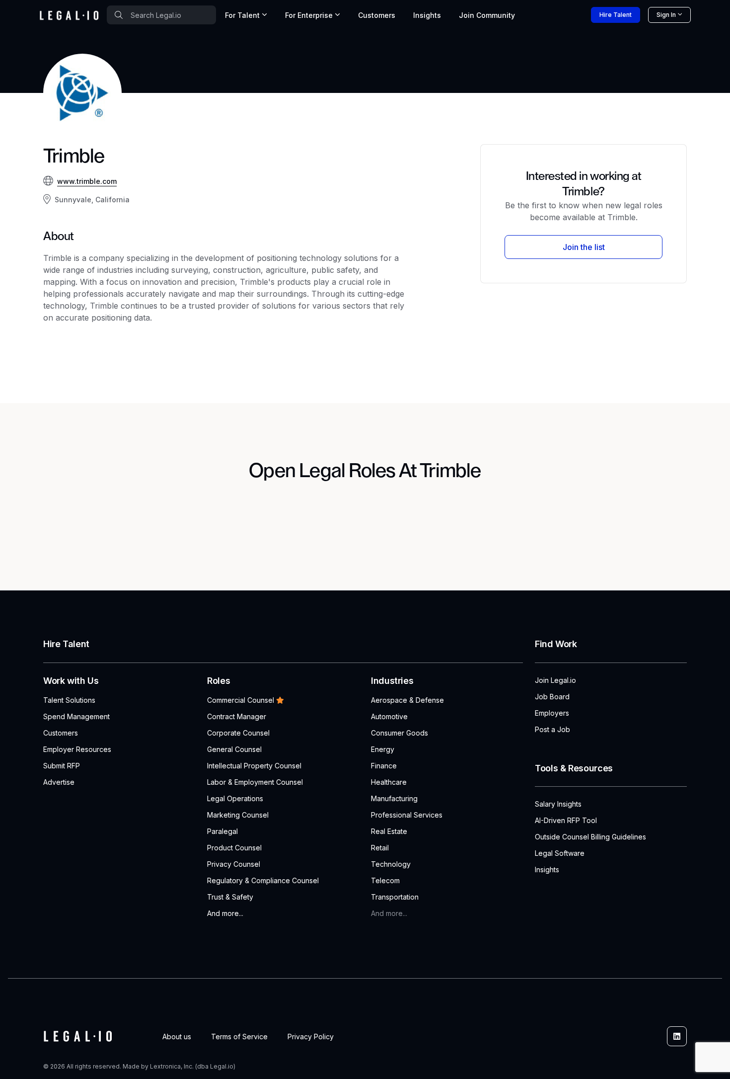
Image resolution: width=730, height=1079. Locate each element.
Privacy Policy (311, 1036)
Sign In (666, 14)
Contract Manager (236, 716)
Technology (391, 864)
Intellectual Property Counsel (254, 765)
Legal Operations (235, 798)
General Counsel (234, 749)
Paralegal (222, 831)
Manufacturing (394, 798)
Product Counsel (234, 847)
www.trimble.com (87, 181)
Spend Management (76, 716)
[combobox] (161, 14)
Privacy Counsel (233, 864)
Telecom (385, 880)
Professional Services (406, 815)
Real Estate (389, 831)
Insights (427, 15)
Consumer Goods (399, 733)
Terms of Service (239, 1036)
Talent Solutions (69, 700)
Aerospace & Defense (407, 700)
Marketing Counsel (238, 815)
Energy (382, 749)
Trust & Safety (230, 897)
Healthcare (389, 782)
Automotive (389, 716)
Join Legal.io (555, 680)
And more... (225, 913)
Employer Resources (77, 749)
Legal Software (559, 853)
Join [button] (487, 15)
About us (176, 1036)
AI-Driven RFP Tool (566, 820)
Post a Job (552, 729)
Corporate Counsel (238, 733)
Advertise (58, 782)
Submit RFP (61, 765)
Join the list (584, 247)
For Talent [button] (242, 15)
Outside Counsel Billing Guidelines (590, 836)
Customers (376, 15)
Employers (552, 713)
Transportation (395, 897)
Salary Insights (558, 804)
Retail (380, 847)
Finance (384, 765)
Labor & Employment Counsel (255, 782)
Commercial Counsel (240, 700)
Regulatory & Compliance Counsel (263, 880)
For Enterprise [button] (309, 15)
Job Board (552, 696)
